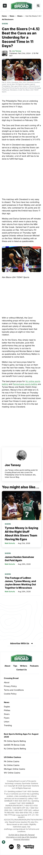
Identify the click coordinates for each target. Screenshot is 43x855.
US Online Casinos (12, 757)
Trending (8, 725)
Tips (15, 666)
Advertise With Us (19, 643)
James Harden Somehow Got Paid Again (19, 559)
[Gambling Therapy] (28, 847)
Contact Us (21, 669)
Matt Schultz (10, 543)
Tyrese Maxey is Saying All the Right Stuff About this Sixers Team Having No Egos (21, 533)
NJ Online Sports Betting (15, 748)
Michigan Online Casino (14, 769)
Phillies (7, 710)
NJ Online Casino (11, 765)
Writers (23, 666)
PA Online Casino (11, 761)
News (6, 702)
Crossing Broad (11, 678)
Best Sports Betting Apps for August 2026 (21, 735)
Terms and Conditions (14, 690)
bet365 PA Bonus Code (14, 745)
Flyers (6, 718)
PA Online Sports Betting (15, 741)
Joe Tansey (16, 51)
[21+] (11, 846)
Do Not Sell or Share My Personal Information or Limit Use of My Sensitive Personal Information (21, 837)
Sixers (5, 24)
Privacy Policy (10, 686)
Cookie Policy (10, 694)
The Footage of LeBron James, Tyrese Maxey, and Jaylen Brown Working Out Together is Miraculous (20, 582)
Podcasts (34, 666)
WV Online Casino (12, 773)
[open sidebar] (5, 6)
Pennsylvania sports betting (25, 384)
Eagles (7, 706)
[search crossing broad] (38, 6)
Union (6, 721)
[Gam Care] (19, 846)
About (7, 666)
